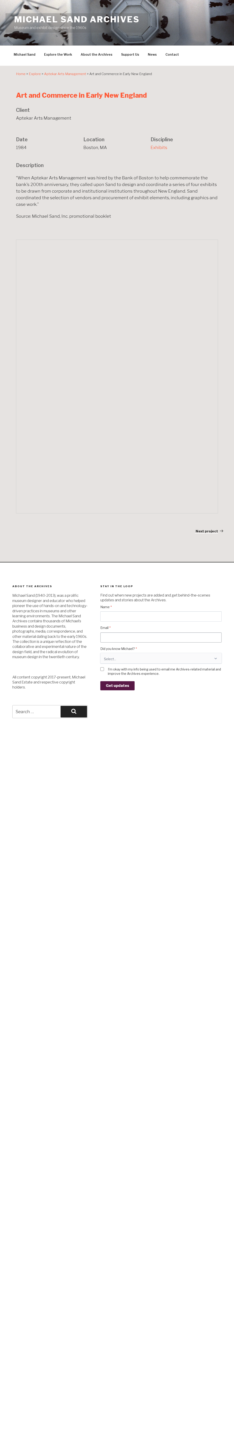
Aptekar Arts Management (65, 74)
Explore (35, 74)
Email (105, 628)
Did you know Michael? (118, 649)
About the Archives (96, 54)
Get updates (117, 685)
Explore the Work (58, 54)
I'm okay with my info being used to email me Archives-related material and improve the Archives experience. (164, 671)
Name (106, 607)
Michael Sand (24, 54)
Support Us (130, 54)
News (152, 54)
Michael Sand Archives (76, 19)
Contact (172, 54)
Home (21, 74)
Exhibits (159, 147)
